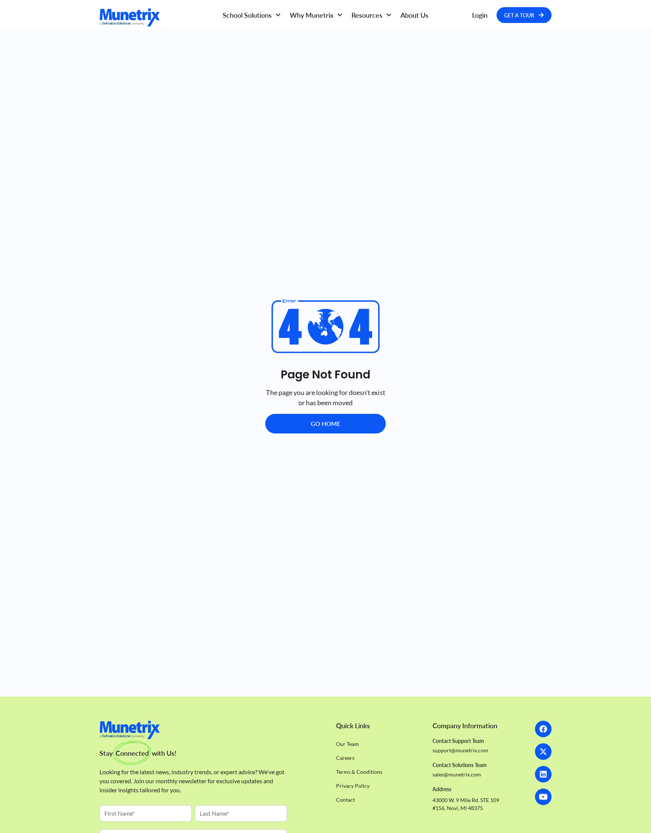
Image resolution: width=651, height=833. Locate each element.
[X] (543, 751)
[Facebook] (543, 729)
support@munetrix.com (460, 750)
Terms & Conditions (359, 772)
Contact (345, 799)
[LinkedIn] (543, 774)
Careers (345, 758)
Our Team (347, 744)
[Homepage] (155, 17)
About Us (414, 15)
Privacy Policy (353, 785)
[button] (251, 15)
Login (479, 15)
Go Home (325, 423)
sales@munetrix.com (456, 774)
